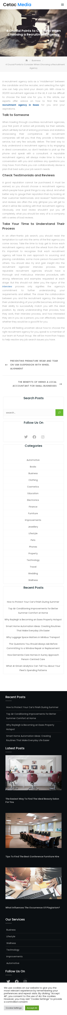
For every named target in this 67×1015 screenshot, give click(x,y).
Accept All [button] (32, 1007)
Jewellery (33, 526)
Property (33, 553)
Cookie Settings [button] (14, 1007)
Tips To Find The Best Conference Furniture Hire (32, 856)
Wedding (33, 573)
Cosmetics (33, 486)
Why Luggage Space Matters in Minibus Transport (33, 637)
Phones (33, 546)
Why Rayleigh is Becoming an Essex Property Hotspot (33, 619)
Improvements (33, 520)
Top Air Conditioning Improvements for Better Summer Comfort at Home (33, 610)
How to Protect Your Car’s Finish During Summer (33, 601)
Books (33, 466)
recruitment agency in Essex (20, 104)
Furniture (33, 513)
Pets (33, 540)
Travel (33, 566)
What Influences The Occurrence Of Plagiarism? (32, 907)
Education (33, 493)
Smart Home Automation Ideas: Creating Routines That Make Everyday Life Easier (33, 628)
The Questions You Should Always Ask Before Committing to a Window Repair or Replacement (33, 646)
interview (7, 286)
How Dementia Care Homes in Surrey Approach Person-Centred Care (33, 657)
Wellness (33, 580)
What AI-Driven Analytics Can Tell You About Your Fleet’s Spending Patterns (33, 668)
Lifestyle (33, 533)
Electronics (33, 500)
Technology (33, 560)
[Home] (27, 60)
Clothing (33, 480)
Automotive (33, 460)
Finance (33, 506)
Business (33, 473)
